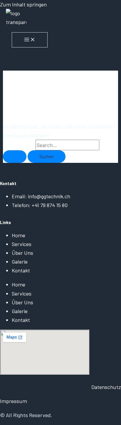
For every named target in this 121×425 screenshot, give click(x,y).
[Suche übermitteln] (14, 156)
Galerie (20, 261)
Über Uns (22, 253)
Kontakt (21, 270)
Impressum (13, 401)
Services (21, 244)
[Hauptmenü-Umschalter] (30, 39)
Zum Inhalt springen (23, 4)
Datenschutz (106, 387)
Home (18, 235)
